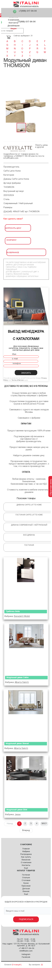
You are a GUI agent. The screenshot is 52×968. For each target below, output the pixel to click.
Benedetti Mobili (22, 616)
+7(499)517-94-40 (22, 156)
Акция (13, 28)
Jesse (18, 815)
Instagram (26, 954)
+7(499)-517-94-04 (28, 11)
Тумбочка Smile (13, 611)
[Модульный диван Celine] (26, 649)
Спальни (26, 878)
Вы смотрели (34, 965)
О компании (13, 20)
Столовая (26, 880)
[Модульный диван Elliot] (26, 781)
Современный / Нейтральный (18, 203)
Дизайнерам (13, 26)
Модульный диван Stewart (17, 744)
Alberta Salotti (22, 682)
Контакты (13, 23)
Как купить (26, 857)
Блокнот (7, 965)
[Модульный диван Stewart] (25, 715)
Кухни (26, 883)
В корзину (11, 240)
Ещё (26, 868)
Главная (26, 849)
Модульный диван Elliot (16, 810)
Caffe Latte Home (12, 171)
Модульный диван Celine (17, 677)
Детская (26, 889)
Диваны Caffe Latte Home (16, 179)
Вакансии (26, 860)
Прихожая (26, 886)
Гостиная (26, 875)
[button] (46, 97)
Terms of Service (18, 380)
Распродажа (26, 854)
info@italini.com (10, 158)
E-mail (15, 359)
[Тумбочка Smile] (25, 583)
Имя (14, 354)
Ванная (26, 891)
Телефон (16, 364)
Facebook (26, 957)
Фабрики (26, 851)
